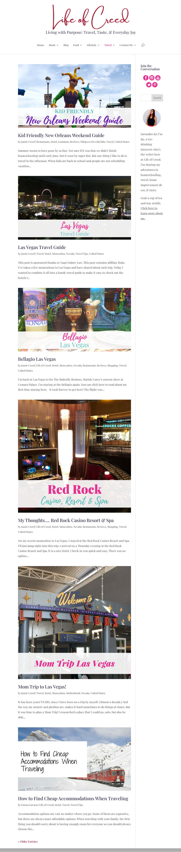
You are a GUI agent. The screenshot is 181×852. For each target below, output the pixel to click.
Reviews (74, 141)
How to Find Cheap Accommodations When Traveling (73, 798)
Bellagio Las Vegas (37, 359)
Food (76, 45)
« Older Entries (27, 841)
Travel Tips (81, 253)
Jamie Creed (28, 141)
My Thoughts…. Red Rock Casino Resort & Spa (66, 520)
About (52, 45)
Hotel (54, 141)
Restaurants (42, 141)
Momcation (58, 253)
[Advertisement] (152, 279)
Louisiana (63, 141)
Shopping (112, 365)
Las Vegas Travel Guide (42, 247)
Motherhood (73, 693)
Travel (108, 45)
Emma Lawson (29, 805)
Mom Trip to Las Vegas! (42, 686)
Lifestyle (91, 45)
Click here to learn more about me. (152, 213)
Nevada (70, 253)
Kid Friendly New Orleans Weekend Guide (61, 135)
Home (40, 45)
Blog (66, 45)
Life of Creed (43, 365)
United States (122, 141)
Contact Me (126, 45)
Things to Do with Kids (92, 141)
